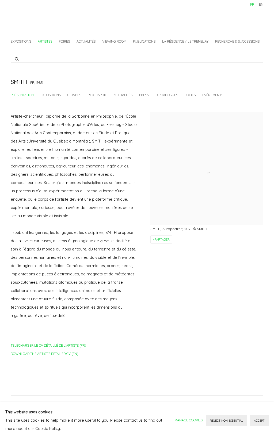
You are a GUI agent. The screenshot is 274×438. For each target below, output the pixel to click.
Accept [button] (259, 420)
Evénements (212, 95)
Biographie (97, 95)
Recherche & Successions (237, 41)
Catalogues (167, 95)
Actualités (86, 41)
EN (261, 4)
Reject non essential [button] (226, 420)
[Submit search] (17, 58)
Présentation (22, 95)
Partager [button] (162, 239)
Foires (64, 41)
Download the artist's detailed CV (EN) (44, 354)
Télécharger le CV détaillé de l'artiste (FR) (48, 346)
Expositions (21, 41)
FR (252, 4)
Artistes (45, 41)
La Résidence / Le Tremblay (185, 41)
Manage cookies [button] (188, 420)
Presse (145, 95)
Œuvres (74, 95)
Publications (144, 41)
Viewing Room (114, 41)
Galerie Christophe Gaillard (51, 18)
